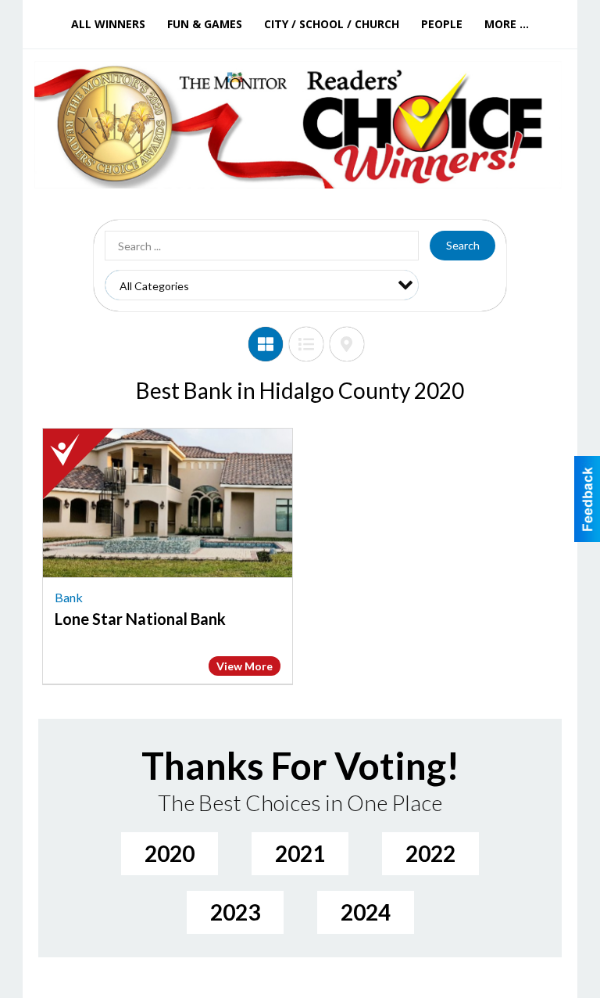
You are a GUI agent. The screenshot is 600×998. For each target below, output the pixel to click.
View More (244, 666)
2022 (430, 853)
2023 (235, 912)
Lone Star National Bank (140, 618)
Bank (69, 597)
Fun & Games (204, 23)
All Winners (108, 23)
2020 (170, 853)
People (441, 23)
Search (463, 245)
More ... (506, 23)
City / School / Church (331, 23)
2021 (300, 853)
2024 (366, 912)
